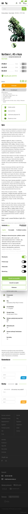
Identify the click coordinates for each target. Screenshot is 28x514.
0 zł (25, 3)
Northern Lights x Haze (12, 291)
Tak (7, 327)
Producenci (4, 442)
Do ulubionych (14, 90)
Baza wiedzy (4, 449)
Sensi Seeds (11, 13)
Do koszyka (14, 85)
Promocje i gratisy (6, 428)
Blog (17, 418)
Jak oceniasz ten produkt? (17, 390)
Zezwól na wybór (14, 282)
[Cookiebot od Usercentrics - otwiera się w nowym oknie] (19, 226)
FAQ (2, 431)
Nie (7, 321)
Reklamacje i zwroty (6, 418)
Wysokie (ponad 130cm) (12, 314)
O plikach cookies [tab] (21, 230)
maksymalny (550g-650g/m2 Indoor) (15, 302)
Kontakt (18, 415)
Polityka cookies (23, 512)
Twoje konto (19, 424)
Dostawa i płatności (6, 415)
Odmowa (14, 287)
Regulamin (18, 421)
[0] (20, 3)
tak (7, 339)
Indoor (8, 297)
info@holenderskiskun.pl (10, 479)
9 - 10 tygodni (10, 308)
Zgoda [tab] (4, 230)
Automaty (4, 439)
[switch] (24, 261)
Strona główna (5, 13)
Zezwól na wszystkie (14, 278)
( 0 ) (16, 384)
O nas (3, 434)
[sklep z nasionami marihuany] (6, 3)
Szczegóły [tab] (11, 230)
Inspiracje (4, 452)
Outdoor (18, 431)
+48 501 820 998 (8, 476)
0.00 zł (23, 81)
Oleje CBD (4, 446)
